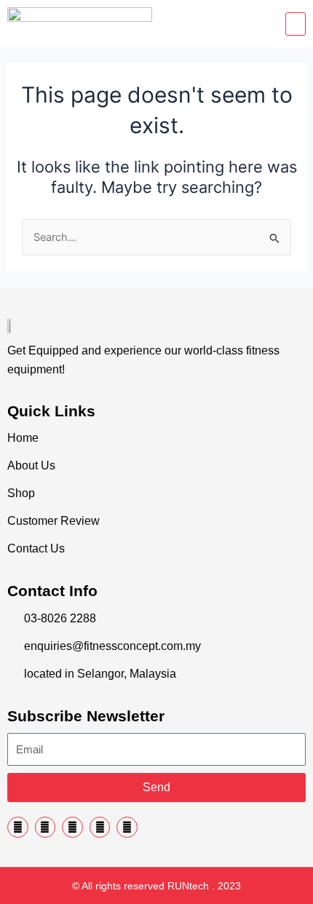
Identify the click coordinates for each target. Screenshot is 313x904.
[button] (295, 24)
